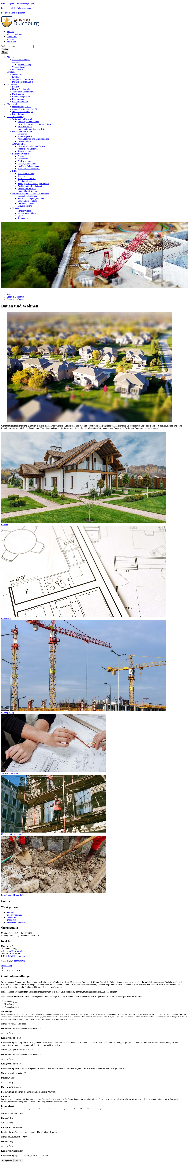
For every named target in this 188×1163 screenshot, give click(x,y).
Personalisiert (10, 1007)
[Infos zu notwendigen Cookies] (16, 1002)
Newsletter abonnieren (16, 922)
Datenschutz (12, 917)
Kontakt (10, 912)
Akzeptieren (7, 1160)
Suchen (4, 46)
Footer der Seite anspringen (13, 13)
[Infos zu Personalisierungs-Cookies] (18, 1007)
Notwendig (9, 1001)
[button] (11, 57)
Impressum (11, 920)
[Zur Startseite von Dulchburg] (21, 27)
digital (19, 961)
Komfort (8, 1004)
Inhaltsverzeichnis (14, 915)
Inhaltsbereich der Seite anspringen (16, 8)
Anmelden (11, 41)
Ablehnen (18, 1160)
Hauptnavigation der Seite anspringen (17, 3)
